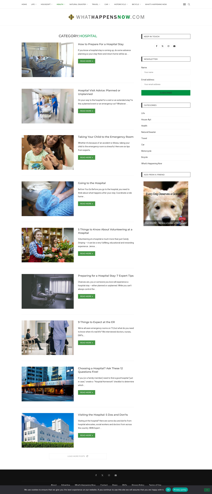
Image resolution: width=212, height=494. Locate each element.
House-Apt (146, 119)
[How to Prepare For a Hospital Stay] (48, 59)
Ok (168, 489)
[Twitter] (102, 475)
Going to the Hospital (92, 183)
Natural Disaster (78, 4)
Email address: (148, 80)
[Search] (188, 4)
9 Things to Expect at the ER (96, 322)
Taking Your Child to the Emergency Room (106, 136)
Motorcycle (120, 4)
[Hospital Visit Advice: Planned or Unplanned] (48, 106)
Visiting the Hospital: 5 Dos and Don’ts (103, 414)
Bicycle (135, 4)
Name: (144, 67)
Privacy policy (180, 489)
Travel (95, 4)
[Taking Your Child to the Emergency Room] (48, 152)
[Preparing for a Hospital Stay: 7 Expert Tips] (48, 291)
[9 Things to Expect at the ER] (48, 337)
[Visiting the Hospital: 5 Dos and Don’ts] (48, 430)
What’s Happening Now (156, 4)
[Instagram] (109, 475)
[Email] (116, 475)
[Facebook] (96, 475)
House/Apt (45, 4)
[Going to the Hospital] (48, 198)
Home (24, 4)
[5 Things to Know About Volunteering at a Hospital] (48, 245)
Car (106, 4)
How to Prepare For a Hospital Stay (101, 44)
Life (33, 4)
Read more (85, 61)
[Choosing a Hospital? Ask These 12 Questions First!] (48, 384)
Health (60, 4)
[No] (207, 490)
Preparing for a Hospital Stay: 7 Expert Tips (106, 275)
